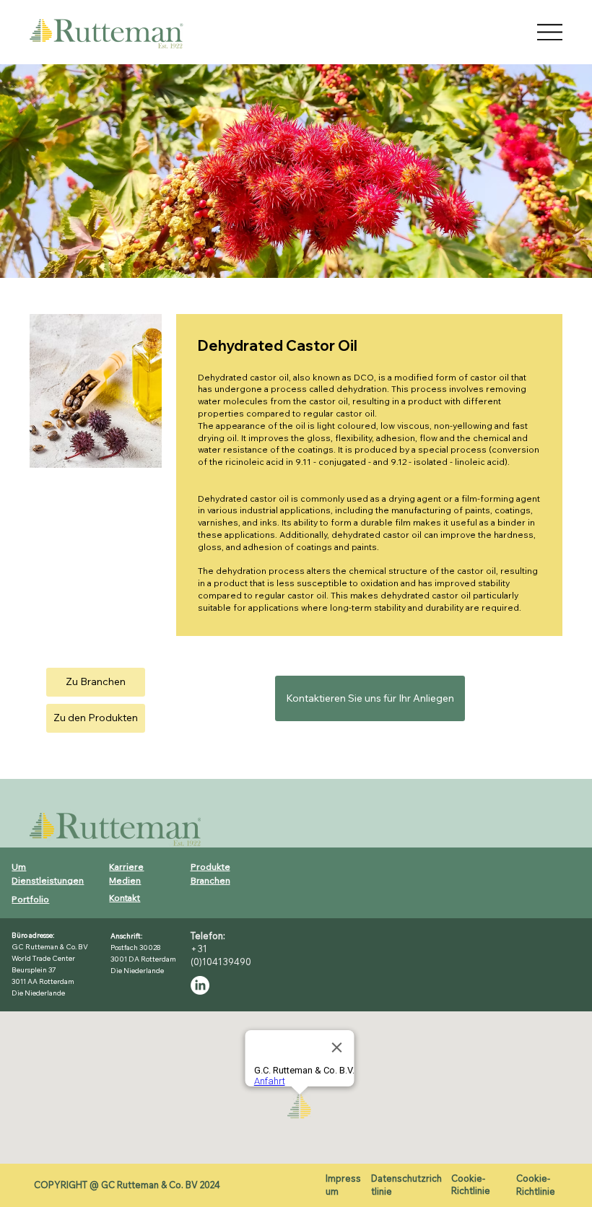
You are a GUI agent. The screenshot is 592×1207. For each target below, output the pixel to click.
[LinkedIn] (200, 985)
